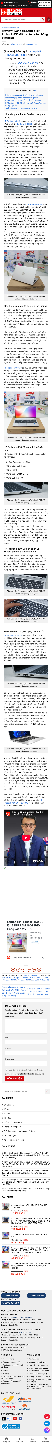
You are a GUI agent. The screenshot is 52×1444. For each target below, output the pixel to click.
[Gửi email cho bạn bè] (29, 970)
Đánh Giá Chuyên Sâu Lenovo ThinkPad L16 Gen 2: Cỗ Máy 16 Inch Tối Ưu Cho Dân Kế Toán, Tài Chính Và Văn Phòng (26, 1164)
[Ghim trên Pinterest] (34, 970)
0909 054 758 (11, 1303)
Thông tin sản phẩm (12, 1127)
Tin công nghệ (10, 1135)
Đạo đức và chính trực (37, 1362)
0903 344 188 (44, 2)
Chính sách (9, 1105)
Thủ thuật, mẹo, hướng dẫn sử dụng (19, 1131)
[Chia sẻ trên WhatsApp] (13, 970)
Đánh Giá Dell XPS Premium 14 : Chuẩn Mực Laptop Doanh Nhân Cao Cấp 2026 (25, 1189)
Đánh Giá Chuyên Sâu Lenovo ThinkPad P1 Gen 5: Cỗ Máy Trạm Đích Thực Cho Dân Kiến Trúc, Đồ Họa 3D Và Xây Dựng (25, 1155)
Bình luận (9, 1017)
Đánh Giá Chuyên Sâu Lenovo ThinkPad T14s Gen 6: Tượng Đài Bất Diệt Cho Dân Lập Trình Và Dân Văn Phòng (26, 1173)
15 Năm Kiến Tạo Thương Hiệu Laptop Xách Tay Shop (38, 1369)
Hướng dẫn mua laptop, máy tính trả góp (39, 1381)
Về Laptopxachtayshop (14, 1140)
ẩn (35, 91)
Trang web (9, 1059)
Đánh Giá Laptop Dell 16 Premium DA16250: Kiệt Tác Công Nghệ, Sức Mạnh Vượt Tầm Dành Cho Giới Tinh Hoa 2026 (26, 1182)
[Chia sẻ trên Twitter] (23, 970)
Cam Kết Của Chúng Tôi (38, 1365)
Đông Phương (31, 44)
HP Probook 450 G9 (27, 63)
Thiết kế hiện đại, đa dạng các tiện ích (21, 108)
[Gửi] (42, 19)
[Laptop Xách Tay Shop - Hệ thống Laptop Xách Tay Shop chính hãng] (11, 12)
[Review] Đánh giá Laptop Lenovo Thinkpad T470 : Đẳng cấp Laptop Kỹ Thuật (38, 991)
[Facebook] (20, 1418)
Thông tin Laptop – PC (13, 1122)
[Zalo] (9, 1418)
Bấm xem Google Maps (10, 1325)
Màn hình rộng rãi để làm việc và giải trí (21, 98)
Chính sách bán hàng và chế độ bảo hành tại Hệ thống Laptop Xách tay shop (39, 1386)
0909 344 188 (44, 6)
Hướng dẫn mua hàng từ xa (39, 1377)
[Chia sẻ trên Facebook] (18, 970)
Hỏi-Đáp (7, 1118)
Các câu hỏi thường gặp (38, 1373)
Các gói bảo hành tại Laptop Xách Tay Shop (12, 1377)
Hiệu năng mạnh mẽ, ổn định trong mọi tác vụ (24, 95)
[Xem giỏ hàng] (49, 19)
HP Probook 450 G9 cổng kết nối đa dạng (23, 100)
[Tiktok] (4, 1418)
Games (7, 1114)
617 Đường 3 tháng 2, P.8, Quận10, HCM (18, 6)
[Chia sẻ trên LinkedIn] (39, 970)
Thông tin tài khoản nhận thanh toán (11, 1382)
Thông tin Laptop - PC (10, 28)
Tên (7, 1038)
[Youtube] (15, 1418)
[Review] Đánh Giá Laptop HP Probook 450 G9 (18, 978)
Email (8, 1048)
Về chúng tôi (34, 1359)
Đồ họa (7, 1109)
